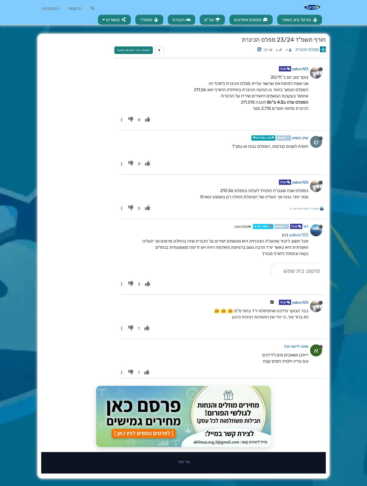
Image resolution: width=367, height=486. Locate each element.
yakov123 (300, 69)
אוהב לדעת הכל (296, 346)
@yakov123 (241, 226)
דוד (305, 226)
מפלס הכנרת (307, 49)
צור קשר (183, 461)
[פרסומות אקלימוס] (183, 416)
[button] (114, 20)
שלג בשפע (300, 138)
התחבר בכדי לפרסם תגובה (133, 50)
